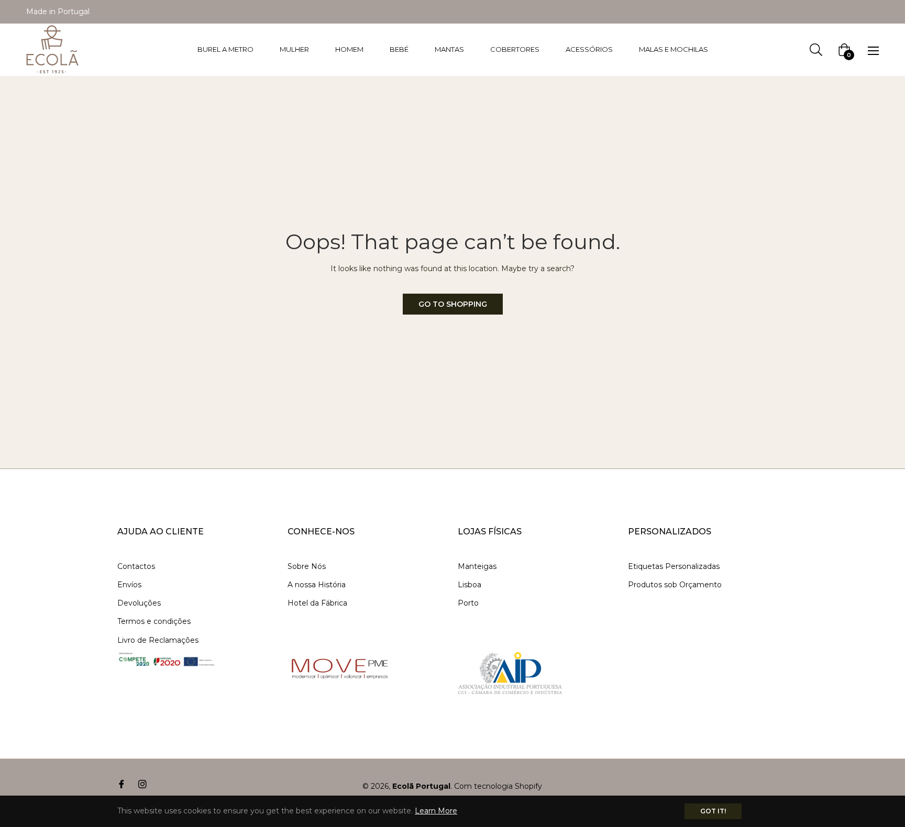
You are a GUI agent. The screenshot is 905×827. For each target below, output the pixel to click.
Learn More (436, 810)
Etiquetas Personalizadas (674, 566)
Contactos (136, 566)
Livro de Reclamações (157, 640)
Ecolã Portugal (421, 786)
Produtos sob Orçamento (675, 584)
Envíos (129, 584)
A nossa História (317, 584)
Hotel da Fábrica (317, 603)
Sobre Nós (307, 566)
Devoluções (139, 603)
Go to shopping (452, 304)
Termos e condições (154, 621)
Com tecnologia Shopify (498, 786)
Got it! (713, 811)
